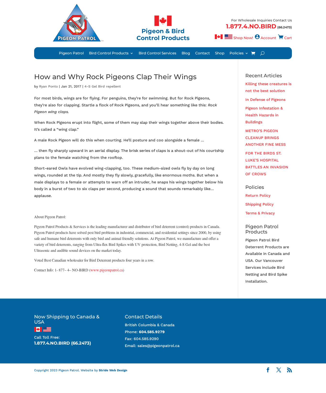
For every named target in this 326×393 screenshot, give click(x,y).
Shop (219, 53)
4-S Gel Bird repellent (102, 86)
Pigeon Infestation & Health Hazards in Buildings (264, 115)
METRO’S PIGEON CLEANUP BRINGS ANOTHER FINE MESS (265, 138)
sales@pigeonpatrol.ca (158, 345)
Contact (202, 53)
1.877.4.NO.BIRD (251, 26)
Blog (186, 53)
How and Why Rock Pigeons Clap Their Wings (115, 76)
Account (268, 38)
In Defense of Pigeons (265, 99)
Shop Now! (243, 38)
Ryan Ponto (48, 86)
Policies (237, 53)
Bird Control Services (157, 53)
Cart (288, 38)
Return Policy (257, 195)
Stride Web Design (113, 370)
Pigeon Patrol (71, 53)
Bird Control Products (109, 53)
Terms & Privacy (260, 213)
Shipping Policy (259, 204)
